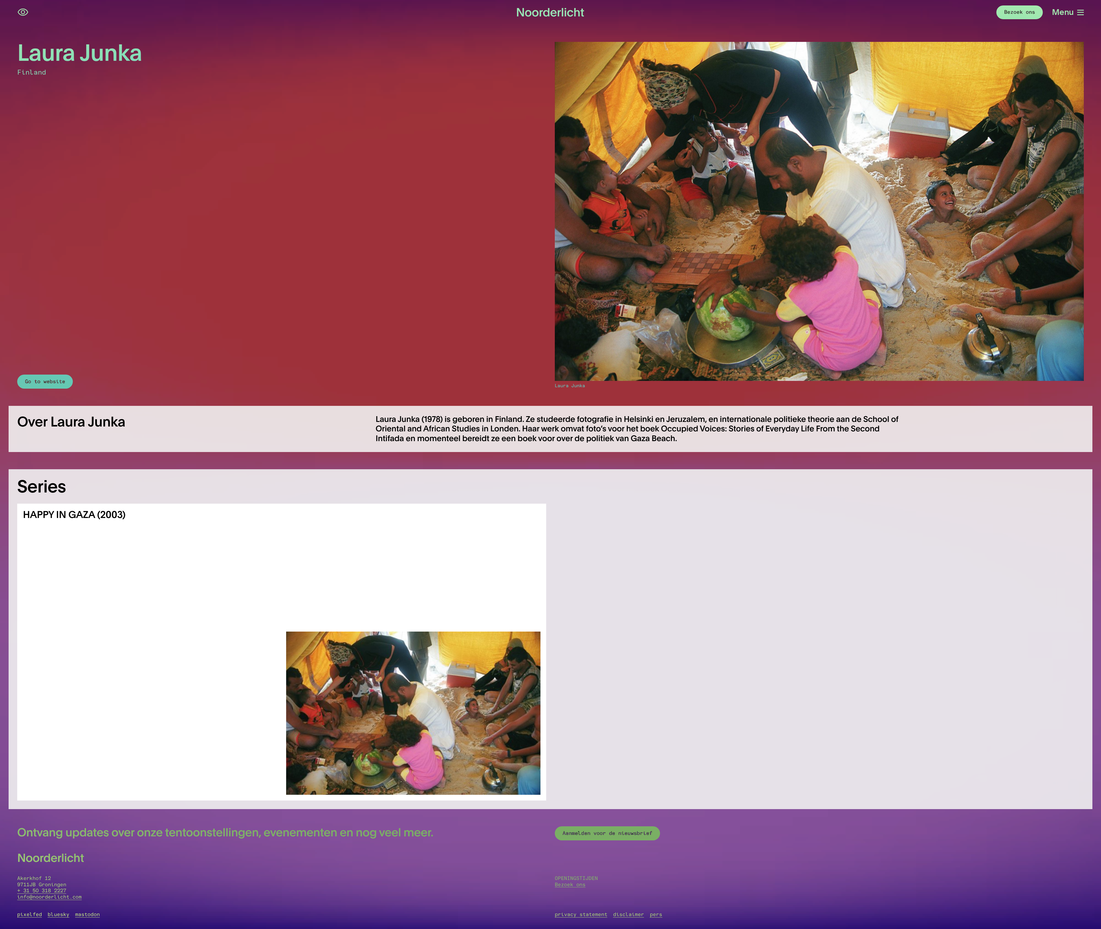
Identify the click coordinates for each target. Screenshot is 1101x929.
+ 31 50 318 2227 (41, 890)
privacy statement (581, 914)
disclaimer (628, 914)
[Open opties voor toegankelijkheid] (23, 12)
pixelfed (29, 914)
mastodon (87, 914)
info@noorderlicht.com (49, 897)
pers (656, 914)
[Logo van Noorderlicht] (550, 12)
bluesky (58, 914)
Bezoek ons (570, 884)
